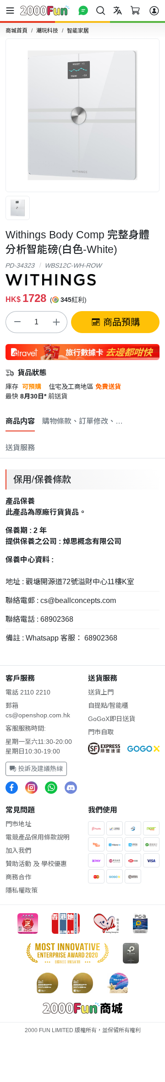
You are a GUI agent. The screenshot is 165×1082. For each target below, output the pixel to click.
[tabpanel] (82, 556)
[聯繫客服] (83, 10)
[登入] (154, 10)
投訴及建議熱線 (39, 768)
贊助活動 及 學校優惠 (36, 863)
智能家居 (78, 30)
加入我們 (18, 850)
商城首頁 (17, 30)
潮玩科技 (47, 30)
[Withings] (51, 279)
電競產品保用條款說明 (38, 837)
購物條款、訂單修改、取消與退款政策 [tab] (83, 421)
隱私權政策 (22, 890)
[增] (55, 322)
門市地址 (18, 824)
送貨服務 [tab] (20, 448)
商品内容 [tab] (20, 421)
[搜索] (100, 10)
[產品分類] (12, 10)
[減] (17, 322)
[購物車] (135, 10)
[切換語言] (117, 10)
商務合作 (18, 877)
